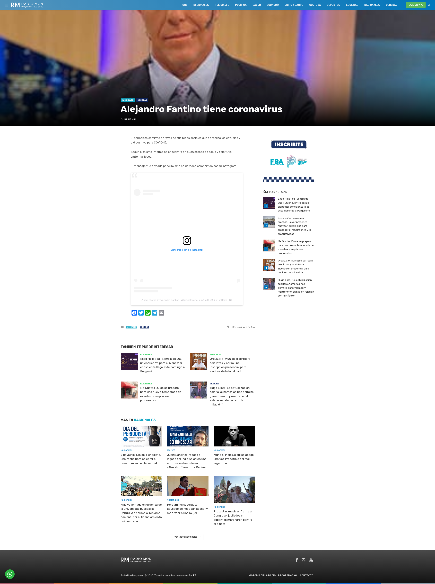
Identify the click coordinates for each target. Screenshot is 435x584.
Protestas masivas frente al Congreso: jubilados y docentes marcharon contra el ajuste (233, 518)
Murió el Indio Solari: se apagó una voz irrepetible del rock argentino (234, 459)
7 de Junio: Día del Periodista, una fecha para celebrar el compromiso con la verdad (141, 459)
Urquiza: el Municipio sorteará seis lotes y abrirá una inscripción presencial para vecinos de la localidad (230, 365)
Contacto (306, 575)
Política (241, 5)
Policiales (222, 5)
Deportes (333, 5)
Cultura (315, 5)
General (391, 5)
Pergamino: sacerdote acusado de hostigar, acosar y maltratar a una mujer (187, 509)
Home (184, 5)
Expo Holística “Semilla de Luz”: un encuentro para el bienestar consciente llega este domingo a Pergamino (162, 365)
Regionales (201, 5)
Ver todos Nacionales (185, 536)
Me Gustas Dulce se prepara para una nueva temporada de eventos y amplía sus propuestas (160, 394)
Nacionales (372, 5)
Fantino (251, 327)
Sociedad (352, 5)
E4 (194, 575)
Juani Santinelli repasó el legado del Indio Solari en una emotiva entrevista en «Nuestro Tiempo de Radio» (186, 461)
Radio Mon (130, 119)
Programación (288, 575)
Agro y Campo (294, 5)
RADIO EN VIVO (415, 4)
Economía (273, 5)
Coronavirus (239, 327)
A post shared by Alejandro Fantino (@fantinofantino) (170, 300)
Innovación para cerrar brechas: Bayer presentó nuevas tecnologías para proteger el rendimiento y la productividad (294, 226)
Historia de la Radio (262, 575)
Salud (257, 5)
